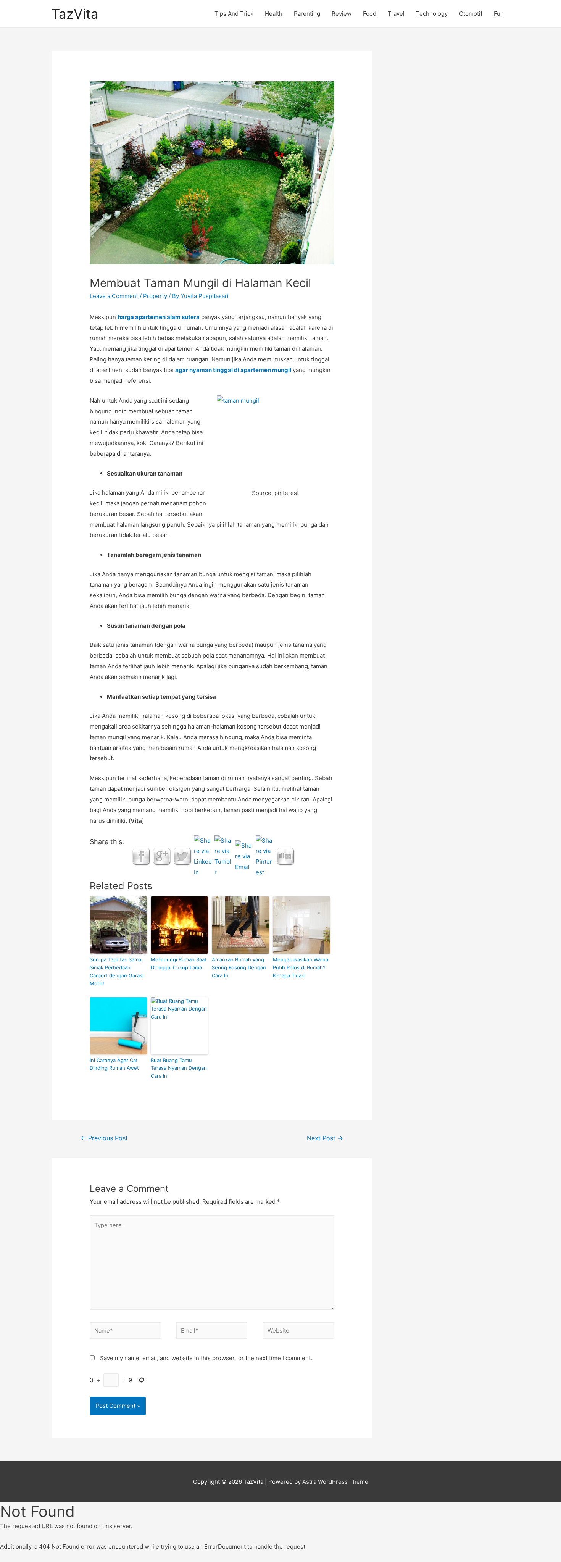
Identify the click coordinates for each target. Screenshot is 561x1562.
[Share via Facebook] (141, 855)
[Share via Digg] (285, 855)
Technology (432, 13)
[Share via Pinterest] (265, 855)
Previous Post (104, 1138)
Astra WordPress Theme (335, 1481)
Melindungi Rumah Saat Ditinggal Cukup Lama (178, 963)
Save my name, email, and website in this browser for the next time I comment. (206, 1358)
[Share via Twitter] (182, 855)
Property (155, 296)
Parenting (307, 13)
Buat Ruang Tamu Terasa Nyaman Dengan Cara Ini (179, 1068)
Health (273, 13)
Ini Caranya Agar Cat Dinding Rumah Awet (114, 1064)
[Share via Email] (244, 855)
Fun (499, 13)
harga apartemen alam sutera (159, 317)
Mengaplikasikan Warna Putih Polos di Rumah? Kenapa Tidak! (300, 967)
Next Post (325, 1138)
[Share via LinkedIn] (203, 855)
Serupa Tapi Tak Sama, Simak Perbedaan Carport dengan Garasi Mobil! (116, 971)
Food (369, 13)
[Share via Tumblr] (223, 855)
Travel (396, 13)
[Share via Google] (162, 855)
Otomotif (470, 13)
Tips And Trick (233, 13)
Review (341, 13)
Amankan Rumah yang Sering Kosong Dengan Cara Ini (239, 967)
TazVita (75, 14)
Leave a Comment (114, 296)
